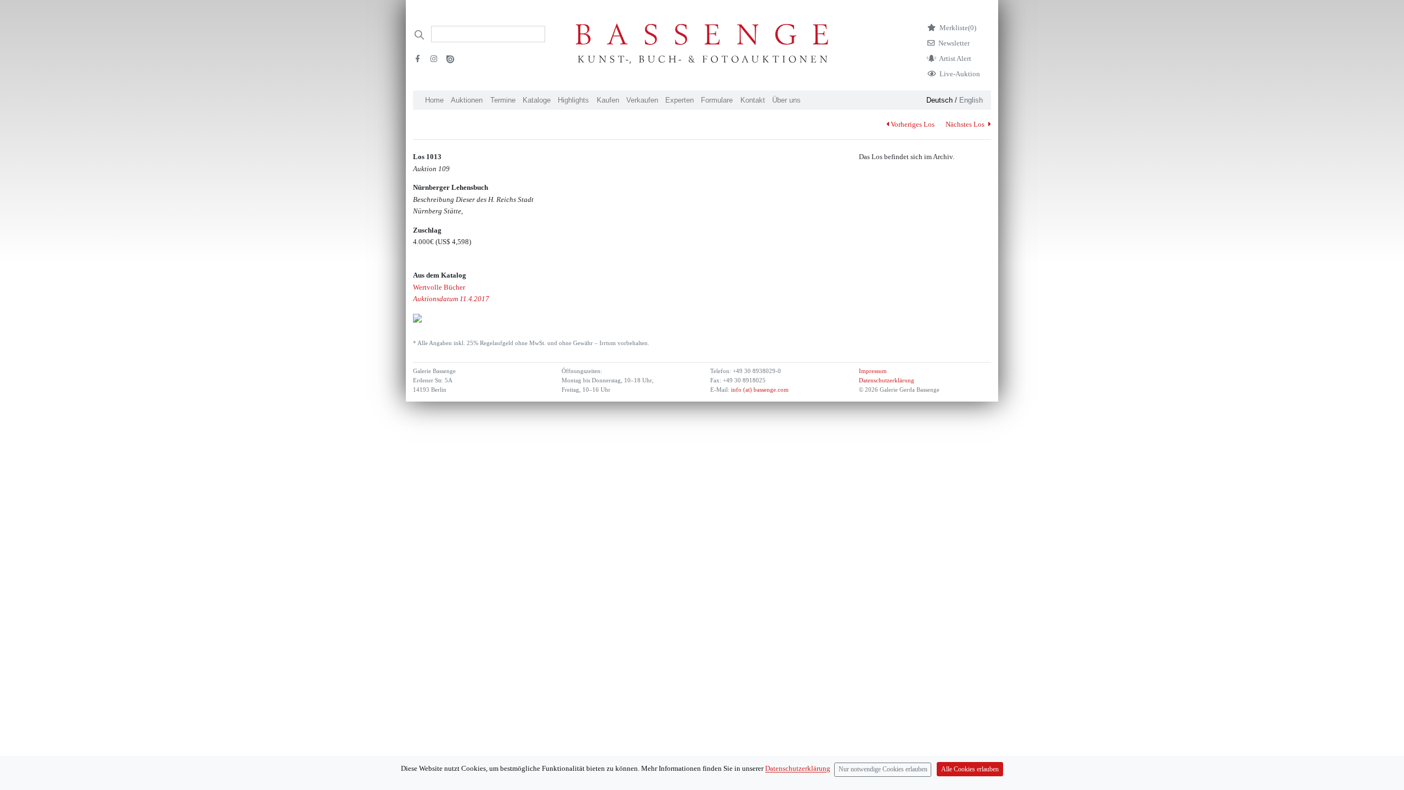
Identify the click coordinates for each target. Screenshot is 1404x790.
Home (434, 100)
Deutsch (939, 100)
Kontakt (752, 100)
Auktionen (467, 100)
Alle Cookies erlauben (970, 769)
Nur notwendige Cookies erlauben (883, 769)
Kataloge (537, 100)
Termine (503, 100)
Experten (679, 100)
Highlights (573, 100)
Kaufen (608, 100)
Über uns (786, 100)
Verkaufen (642, 100)
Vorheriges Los (913, 124)
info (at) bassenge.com (759, 390)
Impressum (873, 371)
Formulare (717, 100)
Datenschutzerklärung (886, 380)
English (971, 100)
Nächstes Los (966, 124)
